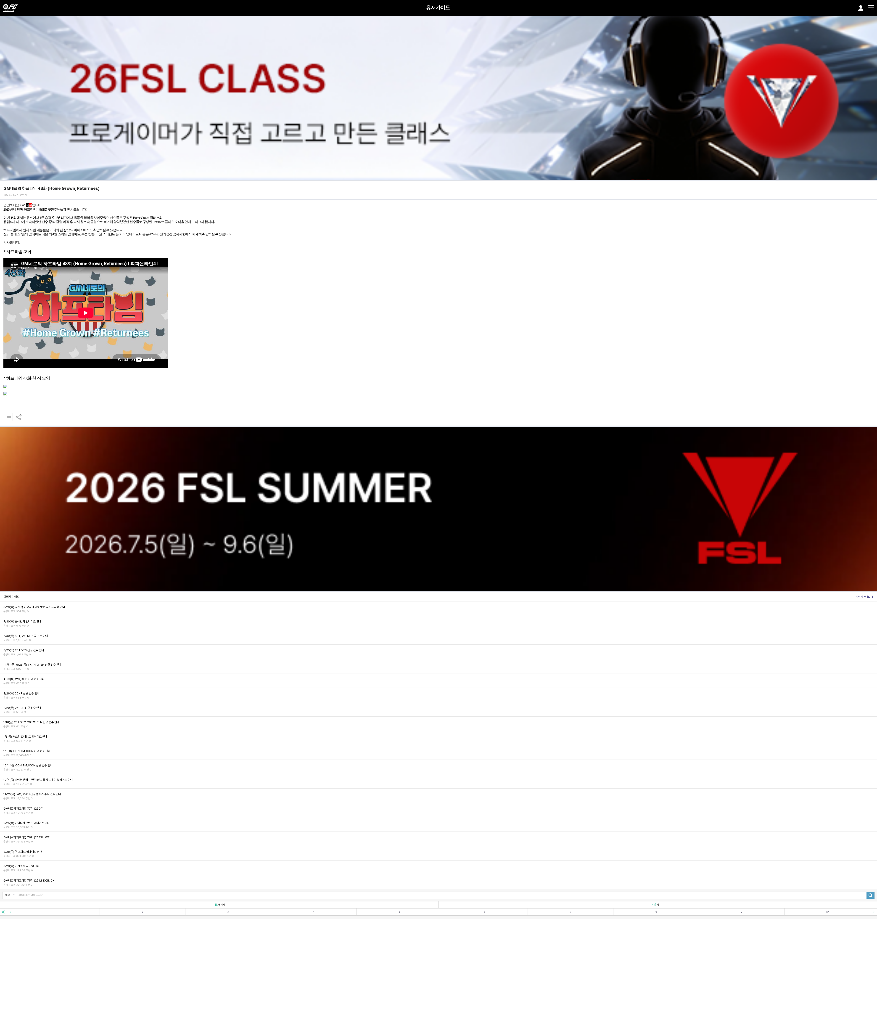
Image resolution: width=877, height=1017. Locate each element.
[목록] (8, 417)
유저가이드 (438, 7)
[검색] (870, 895)
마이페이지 (860, 8)
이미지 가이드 (863, 596)
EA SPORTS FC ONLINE (10, 8)
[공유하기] (18, 417)
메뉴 (871, 7)
